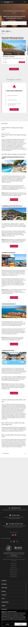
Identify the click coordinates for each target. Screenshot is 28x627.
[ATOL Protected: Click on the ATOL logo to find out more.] (10, 548)
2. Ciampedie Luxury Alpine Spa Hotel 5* (12, 206)
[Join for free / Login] (10, 2)
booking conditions (14, 555)
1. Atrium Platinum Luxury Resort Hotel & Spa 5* (13, 157)
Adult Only (4, 580)
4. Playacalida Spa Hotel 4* (9, 304)
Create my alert (14, 109)
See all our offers (14, 69)
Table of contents (6, 133)
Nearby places (6, 453)
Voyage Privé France (14, 567)
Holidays (4, 605)
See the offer (21, 62)
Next (26, 53)
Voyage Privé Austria (13, 576)
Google (24, 616)
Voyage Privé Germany (13, 572)
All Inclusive (4, 584)
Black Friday (4, 587)
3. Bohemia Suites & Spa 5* (8, 252)
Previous (2, 53)
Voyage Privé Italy (13, 565)
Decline (7, 624)
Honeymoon (4, 609)
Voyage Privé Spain (14, 563)
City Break (4, 594)
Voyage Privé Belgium (13, 574)
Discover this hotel (14, 199)
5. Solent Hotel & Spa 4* (8, 350)
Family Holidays (5, 602)
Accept (20, 624)
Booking (3, 591)
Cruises (3, 598)
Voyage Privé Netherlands (14, 569)
